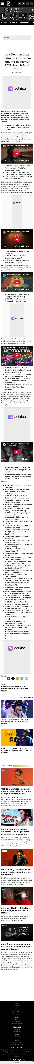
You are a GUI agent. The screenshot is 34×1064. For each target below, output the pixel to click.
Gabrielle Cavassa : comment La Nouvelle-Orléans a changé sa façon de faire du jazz (16, 791)
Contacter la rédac (17, 1023)
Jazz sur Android (17, 1044)
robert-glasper (5, 688)
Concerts (17, 1021)
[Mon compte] (31, 3)
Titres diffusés (17, 1012)
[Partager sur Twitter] (13, 679)
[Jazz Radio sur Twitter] (14, 1060)
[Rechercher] (27, 3)
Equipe (17, 1008)
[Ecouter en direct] (23, 3)
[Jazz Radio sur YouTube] (19, 1060)
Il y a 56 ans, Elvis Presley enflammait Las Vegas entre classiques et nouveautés (15, 831)
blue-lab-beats (23, 688)
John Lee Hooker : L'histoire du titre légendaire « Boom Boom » (15, 910)
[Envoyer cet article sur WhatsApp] (21, 679)
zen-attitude (14, 686)
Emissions (17, 1010)
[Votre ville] (19, 3)
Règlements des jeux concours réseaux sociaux (17, 1050)
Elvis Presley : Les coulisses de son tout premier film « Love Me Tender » (17, 872)
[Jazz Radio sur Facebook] (9, 1060)
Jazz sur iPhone (17, 1042)
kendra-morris (14, 688)
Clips (17, 1019)
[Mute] (32, 9)
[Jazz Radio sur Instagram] (24, 1060)
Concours (17, 1037)
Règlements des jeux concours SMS (17, 1052)
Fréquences (25, 22)
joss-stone (21, 686)
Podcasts (17, 1029)
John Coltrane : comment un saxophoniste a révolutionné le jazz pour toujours (16, 946)
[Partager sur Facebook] (8, 679)
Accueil (4, 22)
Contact (17, 1006)
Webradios (14, 22)
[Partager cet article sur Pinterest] (17, 679)
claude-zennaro (6, 686)
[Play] (2, 15)
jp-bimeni (4, 690)
